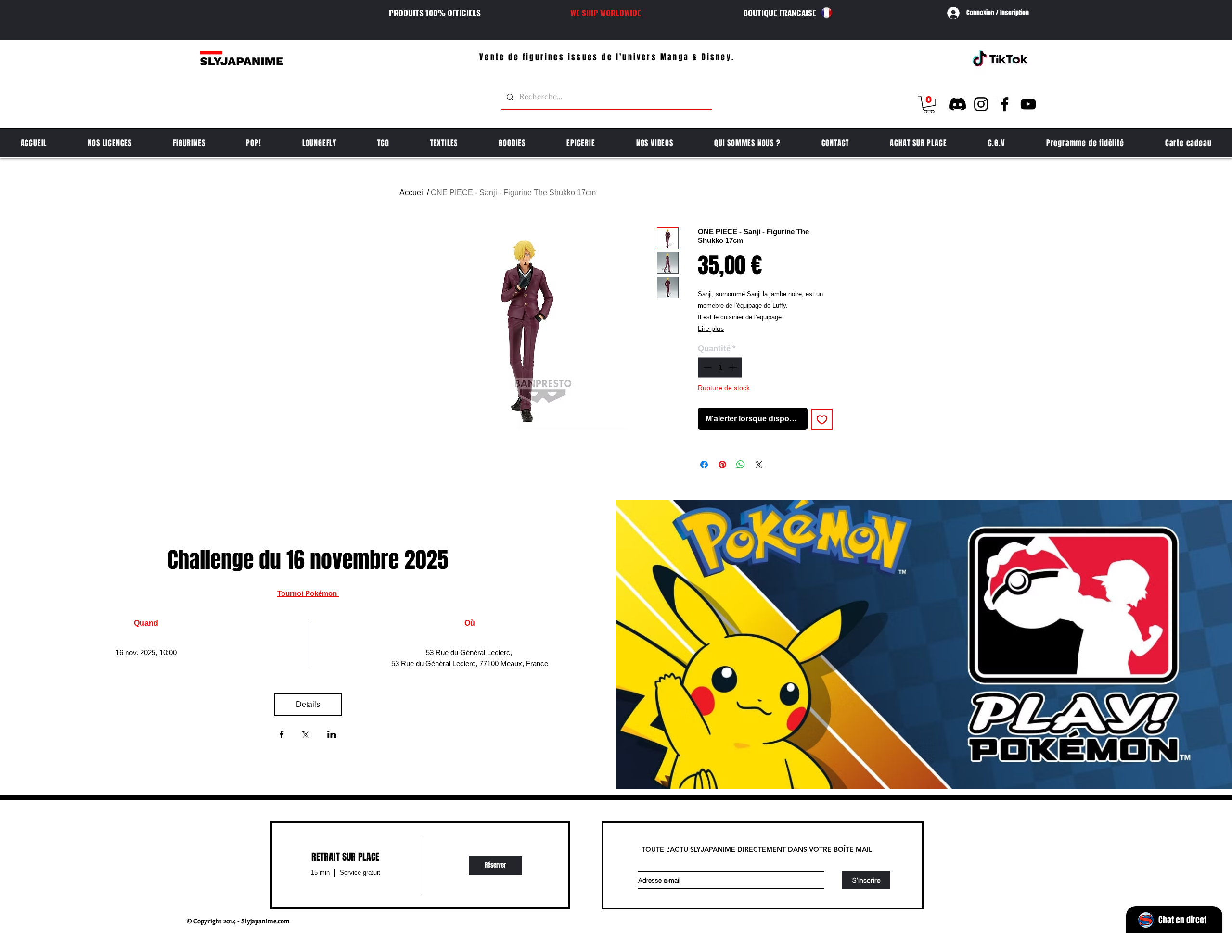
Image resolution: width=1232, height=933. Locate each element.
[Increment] (734, 367)
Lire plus (711, 328)
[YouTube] (1028, 104)
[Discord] (957, 104)
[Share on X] (759, 464)
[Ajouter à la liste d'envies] (822, 419)
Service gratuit (360, 872)
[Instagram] (981, 104)
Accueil (412, 193)
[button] (928, 104)
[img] (495, 865)
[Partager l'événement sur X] (305, 735)
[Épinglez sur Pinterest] (722, 464)
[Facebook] (1004, 104)
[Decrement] (706, 367)
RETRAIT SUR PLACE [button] (345, 857)
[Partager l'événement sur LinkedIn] (331, 735)
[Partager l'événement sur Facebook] (282, 735)
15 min (320, 872)
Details (308, 704)
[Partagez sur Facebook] (704, 464)
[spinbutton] (720, 367)
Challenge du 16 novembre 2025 (308, 560)
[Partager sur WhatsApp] (740, 464)
